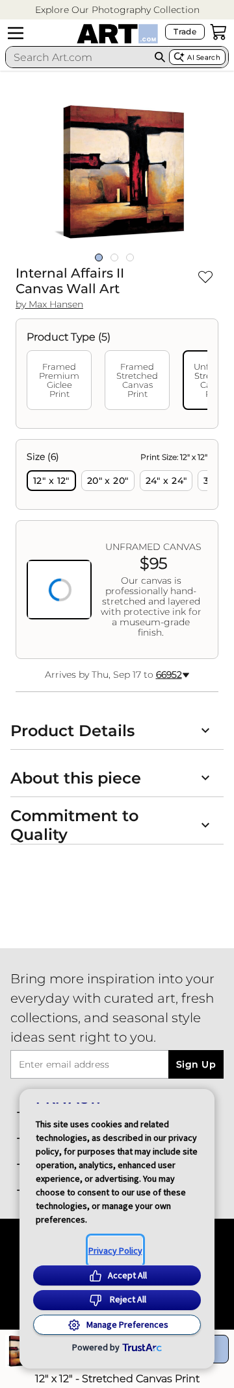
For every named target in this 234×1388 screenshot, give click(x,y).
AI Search (203, 57)
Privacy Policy (115, 1250)
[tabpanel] (117, 549)
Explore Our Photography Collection (117, 10)
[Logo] (117, 33)
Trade (185, 31)
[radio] (51, 480)
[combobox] (78, 57)
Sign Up (196, 1064)
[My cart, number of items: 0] (218, 31)
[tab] (59, 380)
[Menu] (15, 33)
